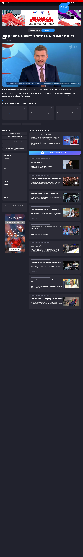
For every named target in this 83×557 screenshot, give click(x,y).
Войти (77, 2)
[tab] (35, 30)
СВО (31, 124)
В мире (11, 124)
